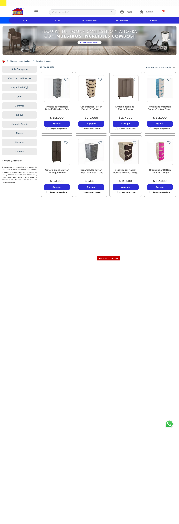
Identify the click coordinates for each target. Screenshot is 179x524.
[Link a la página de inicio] (3, 61)
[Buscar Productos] (112, 12)
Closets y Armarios (43, 61)
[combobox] (82, 12)
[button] (40, 12)
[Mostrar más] (108, 258)
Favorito (149, 11)
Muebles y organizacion (20, 61)
